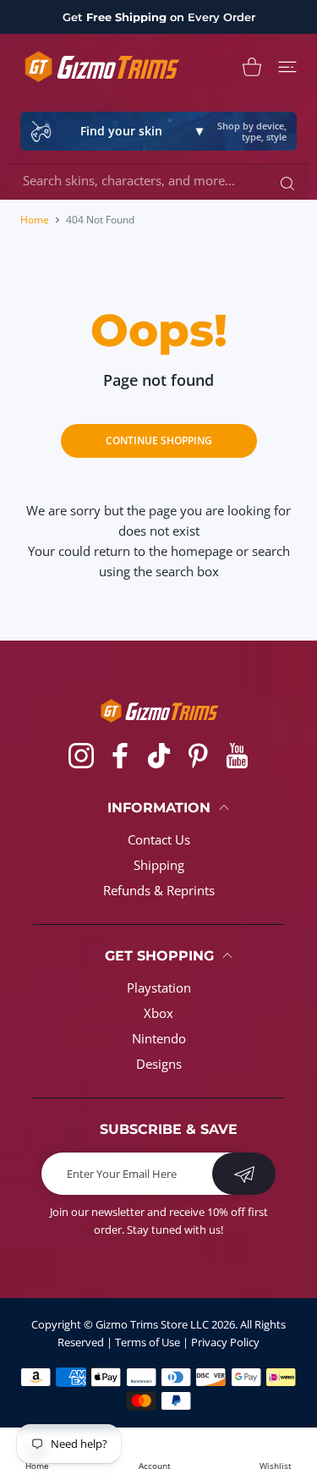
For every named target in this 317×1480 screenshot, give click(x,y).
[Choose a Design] (287, 67)
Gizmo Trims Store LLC (152, 1324)
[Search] (283, 183)
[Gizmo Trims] (100, 66)
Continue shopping (159, 440)
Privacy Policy (225, 1342)
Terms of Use (147, 1342)
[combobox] (165, 180)
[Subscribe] (244, 1174)
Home (34, 219)
